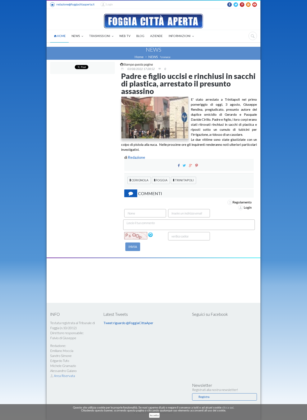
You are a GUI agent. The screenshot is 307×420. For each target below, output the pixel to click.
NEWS (76, 36)
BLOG (140, 36)
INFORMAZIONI (180, 36)
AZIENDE (156, 36)
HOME (61, 36)
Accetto (154, 415)
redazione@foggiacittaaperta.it (75, 4)
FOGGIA (161, 180)
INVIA (132, 247)
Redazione (137, 157)
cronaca (165, 57)
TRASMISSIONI (100, 36)
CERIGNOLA (139, 180)
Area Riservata (64, 376)
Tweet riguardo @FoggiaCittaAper (128, 323)
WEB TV (125, 36)
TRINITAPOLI (184, 180)
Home (138, 57)
